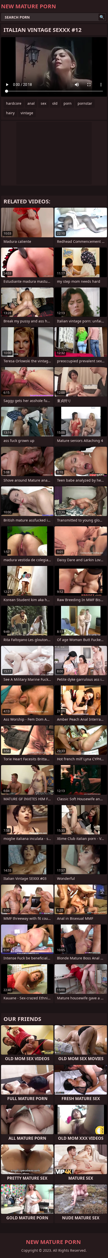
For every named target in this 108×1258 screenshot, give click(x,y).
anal (31, 103)
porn (68, 103)
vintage (27, 112)
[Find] (101, 17)
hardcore (13, 103)
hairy (10, 112)
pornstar (85, 103)
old (55, 103)
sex (43, 103)
